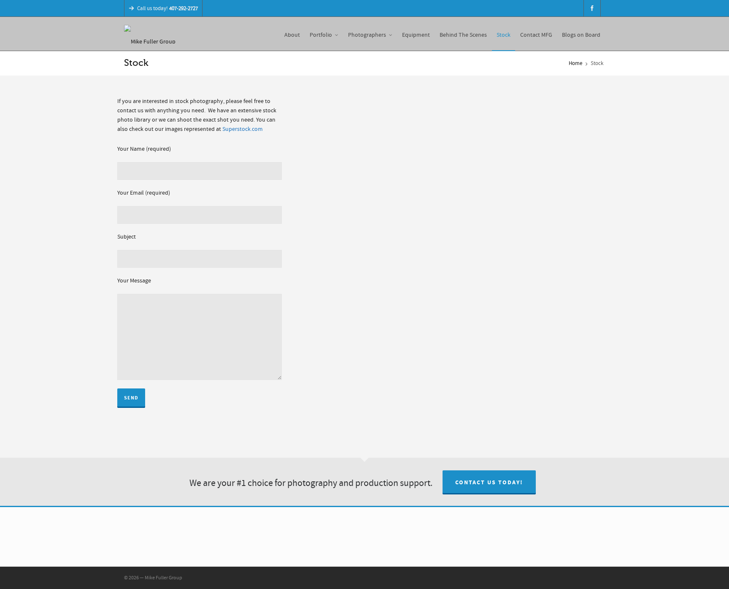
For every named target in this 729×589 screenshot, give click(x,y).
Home (575, 63)
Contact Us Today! (489, 482)
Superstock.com (242, 129)
